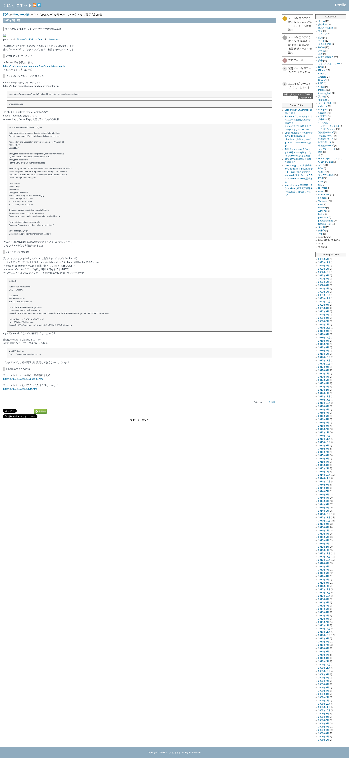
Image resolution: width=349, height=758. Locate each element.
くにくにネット (17, 5)
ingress (322, 90)
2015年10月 (324, 442)
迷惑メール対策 (326, 28)
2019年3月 (323, 334)
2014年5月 (323, 498)
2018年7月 (323, 344)
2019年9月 (323, 331)
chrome (322, 207)
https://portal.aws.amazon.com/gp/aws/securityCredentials (34, 66)
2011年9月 (323, 599)
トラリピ (322, 34)
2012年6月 (323, 573)
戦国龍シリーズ (326, 139)
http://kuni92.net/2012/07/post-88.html (23, 379)
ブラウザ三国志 (326, 175)
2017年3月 (323, 386)
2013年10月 (324, 520)
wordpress (323, 109)
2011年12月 (324, 589)
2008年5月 (323, 726)
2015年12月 (324, 435)
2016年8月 (323, 409)
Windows (322, 201)
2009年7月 (323, 681)
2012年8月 (323, 566)
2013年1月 (323, 550)
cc (58, 39)
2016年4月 (323, 422)
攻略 (320, 152)
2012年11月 (324, 556)
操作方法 (322, 24)
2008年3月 (323, 733)
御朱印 (321, 230)
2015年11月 (324, 439)
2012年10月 (324, 560)
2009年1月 (323, 700)
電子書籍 (322, 99)
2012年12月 (324, 553)
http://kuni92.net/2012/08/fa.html (20, 389)
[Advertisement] (139, 447)
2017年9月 (323, 367)
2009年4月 (323, 691)
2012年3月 (323, 583)
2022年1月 (323, 292)
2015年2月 (323, 468)
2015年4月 (323, 462)
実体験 (321, 50)
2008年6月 (323, 723)
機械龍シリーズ (326, 145)
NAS (320, 67)
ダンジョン (323, 122)
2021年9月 (323, 305)
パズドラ (322, 116)
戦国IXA (322, 171)
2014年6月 (323, 494)
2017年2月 (323, 390)
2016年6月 (323, 416)
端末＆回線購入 (326, 57)
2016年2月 (323, 429)
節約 (320, 37)
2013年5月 (323, 537)
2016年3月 (323, 426)
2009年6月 (323, 684)
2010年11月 (324, 632)
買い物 (321, 96)
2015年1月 (323, 471)
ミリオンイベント (327, 149)
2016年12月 (324, 396)
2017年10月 (324, 363)
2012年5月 (323, 576)
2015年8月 (323, 448)
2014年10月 (324, 481)
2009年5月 (323, 687)
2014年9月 (323, 484)
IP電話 (321, 86)
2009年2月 (323, 697)
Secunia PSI (324, 224)
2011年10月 (324, 596)
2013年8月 (323, 527)
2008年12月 (324, 704)
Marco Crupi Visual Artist (30, 39)
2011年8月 (323, 602)
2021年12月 (324, 295)
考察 (320, 54)
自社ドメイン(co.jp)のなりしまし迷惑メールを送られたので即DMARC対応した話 (299, 152)
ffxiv (320, 185)
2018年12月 (324, 337)
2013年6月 (323, 534)
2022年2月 (323, 288)
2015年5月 (323, 458)
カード (321, 41)
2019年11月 (324, 327)
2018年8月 (323, 341)
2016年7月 (323, 413)
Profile (340, 5)
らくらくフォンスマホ (329, 64)
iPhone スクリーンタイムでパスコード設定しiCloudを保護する (298, 119)
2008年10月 (324, 710)
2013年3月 (323, 543)
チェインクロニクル (328, 158)
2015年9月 (323, 445)
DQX (320, 168)
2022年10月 (324, 272)
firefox (321, 214)
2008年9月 (323, 713)
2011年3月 (323, 619)
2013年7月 (323, 530)
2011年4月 (323, 615)
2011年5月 (323, 612)
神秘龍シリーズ (326, 135)
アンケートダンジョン (329, 126)
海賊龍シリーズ (326, 132)
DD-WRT (322, 188)
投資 (320, 31)
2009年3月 (323, 694)
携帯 (320, 60)
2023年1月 (323, 269)
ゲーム (321, 165)
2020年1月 (323, 324)
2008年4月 (323, 730)
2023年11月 (324, 262)
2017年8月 (323, 370)
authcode (323, 106)
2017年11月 (324, 360)
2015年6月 (323, 455)
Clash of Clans (325, 162)
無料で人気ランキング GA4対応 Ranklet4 (298, 96)
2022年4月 (323, 285)
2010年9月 (323, 638)
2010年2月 (323, 661)
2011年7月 (323, 605)
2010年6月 (323, 648)
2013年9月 (323, 524)
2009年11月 (324, 668)
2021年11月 (324, 298)
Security (322, 113)
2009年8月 (323, 677)
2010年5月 (323, 651)
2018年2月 (323, 350)
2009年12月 (324, 664)
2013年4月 (323, 540)
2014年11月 (324, 478)
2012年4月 (323, 579)
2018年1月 (323, 354)
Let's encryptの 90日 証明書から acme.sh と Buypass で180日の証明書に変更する (298, 168)
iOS (320, 73)
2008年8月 (323, 717)
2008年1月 (323, 740)
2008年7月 (323, 720)
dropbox (322, 198)
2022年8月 (323, 278)
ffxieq (321, 181)
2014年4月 (323, 501)
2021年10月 (324, 301)
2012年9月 (323, 563)
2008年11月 (324, 707)
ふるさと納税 (324, 44)
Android (322, 77)
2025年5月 (323, 259)
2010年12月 (324, 628)
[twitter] (39, 5)
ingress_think (325, 93)
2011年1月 (323, 625)
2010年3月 (323, 658)
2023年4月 (323, 265)
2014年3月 (323, 504)
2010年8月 (323, 641)
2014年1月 (323, 511)
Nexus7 (322, 80)
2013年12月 (324, 514)
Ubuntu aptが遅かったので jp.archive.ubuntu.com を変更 (298, 142)
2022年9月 (323, 275)
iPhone (321, 70)
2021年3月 (323, 311)
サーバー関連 (270, 402)
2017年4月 (323, 383)
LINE (320, 83)
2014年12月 (324, 475)
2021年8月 (323, 308)
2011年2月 (323, 622)
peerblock (323, 217)
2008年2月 (323, 736)
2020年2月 (323, 321)
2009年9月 (323, 674)
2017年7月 (323, 373)
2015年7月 (323, 452)
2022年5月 (323, 282)
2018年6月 (323, 347)
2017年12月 (324, 357)
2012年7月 (323, 569)
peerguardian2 (325, 220)
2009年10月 (324, 671)
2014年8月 (323, 488)
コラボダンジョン (327, 129)
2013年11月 (324, 517)
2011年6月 (323, 609)
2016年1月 (323, 432)
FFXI (320, 178)
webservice (324, 194)
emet (320, 204)
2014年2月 (323, 507)
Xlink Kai (322, 211)
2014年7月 (323, 491)
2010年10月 (324, 635)
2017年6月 (323, 377)
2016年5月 (323, 419)
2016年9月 (323, 406)
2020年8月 (323, 314)
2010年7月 (323, 645)
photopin (52, 39)
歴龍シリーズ (324, 142)
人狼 (320, 234)
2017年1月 (323, 393)
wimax (321, 191)
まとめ (321, 21)
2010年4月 (323, 655)
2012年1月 (323, 586)
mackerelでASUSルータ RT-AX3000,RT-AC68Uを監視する (299, 178)
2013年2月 (323, 547)
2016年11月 (324, 399)
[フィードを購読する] (34, 5)
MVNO (321, 47)
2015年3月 (323, 465)
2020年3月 (323, 318)
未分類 (321, 227)
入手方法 (322, 119)
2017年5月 (323, 380)
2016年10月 (324, 403)
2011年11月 (324, 592)
